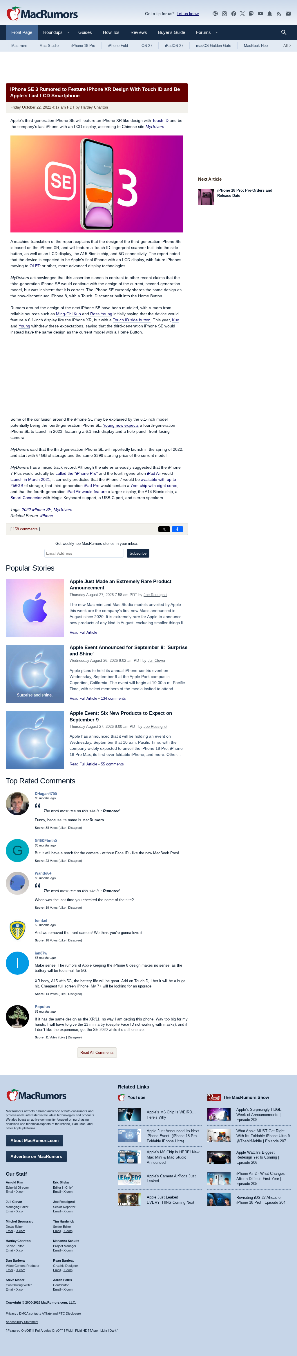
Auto (94, 1330)
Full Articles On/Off (48, 1330)
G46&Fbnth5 (46, 840)
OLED (35, 265)
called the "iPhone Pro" (77, 473)
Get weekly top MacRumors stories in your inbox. (96, 543)
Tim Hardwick (63, 1221)
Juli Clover (156, 660)
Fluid (69, 1330)
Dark (113, 1330)
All (287, 45)
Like (63, 827)
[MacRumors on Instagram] (224, 14)
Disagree (74, 827)
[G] (17, 861)
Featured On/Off (19, 1330)
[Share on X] (164, 529)
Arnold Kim (14, 1182)
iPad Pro (91, 485)
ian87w (41, 953)
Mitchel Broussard (20, 1221)
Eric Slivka (61, 1182)
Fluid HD (81, 1330)
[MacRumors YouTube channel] (260, 14)
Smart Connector (26, 497)
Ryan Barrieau (64, 1260)
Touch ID (160, 120)
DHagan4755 (46, 793)
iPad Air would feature (87, 491)
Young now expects (121, 425)
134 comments (113, 698)
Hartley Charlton (94, 107)
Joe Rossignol (155, 595)
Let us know (188, 13)
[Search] (285, 32)
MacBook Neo (256, 45)
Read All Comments (97, 1052)
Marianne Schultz (66, 1241)
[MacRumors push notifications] (270, 14)
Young (24, 326)
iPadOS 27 (174, 45)
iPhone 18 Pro (83, 45)
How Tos (111, 32)
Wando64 (43, 873)
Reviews (139, 32)
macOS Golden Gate (213, 45)
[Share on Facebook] (177, 529)
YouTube (136, 1097)
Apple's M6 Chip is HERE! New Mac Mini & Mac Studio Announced (173, 1157)
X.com (20, 1191)
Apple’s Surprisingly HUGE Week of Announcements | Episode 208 (259, 1114)
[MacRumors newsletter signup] (288, 14)
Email (9, 1191)
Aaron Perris (62, 1280)
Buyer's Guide (171, 32)
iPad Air (154, 473)
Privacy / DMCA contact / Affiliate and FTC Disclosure (43, 1313)
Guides (85, 32)
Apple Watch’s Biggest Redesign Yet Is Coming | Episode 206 (257, 1157)
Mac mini (19, 45)
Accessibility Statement (22, 1322)
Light (103, 1330)
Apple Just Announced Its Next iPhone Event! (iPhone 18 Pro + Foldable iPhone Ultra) (173, 1136)
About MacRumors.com (34, 1140)
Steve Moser (15, 1280)
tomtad (41, 920)
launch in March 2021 (30, 479)
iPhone (46, 515)
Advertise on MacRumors (36, 1156)
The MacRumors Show (246, 1097)
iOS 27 (146, 45)
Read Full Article (83, 632)
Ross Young (101, 313)
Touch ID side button (132, 320)
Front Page (21, 32)
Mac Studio (49, 45)
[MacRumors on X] (242, 14)
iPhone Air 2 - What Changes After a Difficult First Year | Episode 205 (260, 1178)
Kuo (175, 320)
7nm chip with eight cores (154, 485)
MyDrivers (155, 126)
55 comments (112, 764)
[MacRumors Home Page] (42, 14)
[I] (17, 973)
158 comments (25, 529)
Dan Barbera (15, 1260)
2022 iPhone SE (36, 509)
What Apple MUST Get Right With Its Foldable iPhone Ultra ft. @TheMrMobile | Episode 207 (263, 1136)
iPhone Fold (118, 45)
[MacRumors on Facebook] (234, 14)
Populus (42, 1007)
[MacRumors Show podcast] (215, 14)
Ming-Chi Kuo (68, 313)
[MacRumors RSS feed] (279, 14)
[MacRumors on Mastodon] (251, 14)
